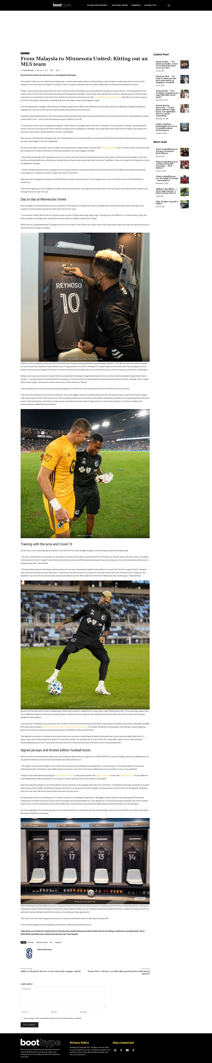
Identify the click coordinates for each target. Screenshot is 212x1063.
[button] (169, 5)
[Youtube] (127, 1050)
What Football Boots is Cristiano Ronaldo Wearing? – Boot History (167, 165)
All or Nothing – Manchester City (107, 97)
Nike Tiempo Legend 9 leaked (167, 203)
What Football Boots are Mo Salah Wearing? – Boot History (167, 178)
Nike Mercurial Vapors (64, 775)
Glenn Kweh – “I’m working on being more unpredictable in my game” (167, 94)
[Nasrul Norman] (29, 953)
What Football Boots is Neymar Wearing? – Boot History (167, 151)
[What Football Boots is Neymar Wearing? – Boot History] (184, 152)
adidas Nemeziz (126, 775)
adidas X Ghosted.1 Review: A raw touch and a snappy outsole (51, 971)
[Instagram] (115, 1050)
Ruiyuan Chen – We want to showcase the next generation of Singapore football (166, 79)
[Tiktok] (133, 1050)
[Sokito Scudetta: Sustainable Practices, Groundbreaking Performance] (184, 127)
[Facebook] (121, 1050)
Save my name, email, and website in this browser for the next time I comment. (52, 1018)
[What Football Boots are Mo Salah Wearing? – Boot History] (184, 179)
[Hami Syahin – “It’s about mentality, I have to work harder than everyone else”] (184, 64)
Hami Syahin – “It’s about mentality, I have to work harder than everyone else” (167, 65)
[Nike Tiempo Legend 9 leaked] (184, 204)
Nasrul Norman (28, 70)
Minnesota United (108, 147)
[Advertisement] (106, 29)
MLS (51, 942)
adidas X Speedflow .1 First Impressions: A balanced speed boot (166, 191)
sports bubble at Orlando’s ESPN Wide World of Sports (65, 727)
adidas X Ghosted (103, 775)
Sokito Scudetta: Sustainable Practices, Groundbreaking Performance (166, 127)
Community (25, 53)
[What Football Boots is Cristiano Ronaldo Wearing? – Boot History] (184, 164)
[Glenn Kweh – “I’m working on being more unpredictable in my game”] (184, 94)
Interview (31, 942)
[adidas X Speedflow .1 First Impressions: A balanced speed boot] (184, 192)
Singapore (58, 942)
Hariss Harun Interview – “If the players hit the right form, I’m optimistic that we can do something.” (166, 110)
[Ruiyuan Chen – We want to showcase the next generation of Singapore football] (184, 79)
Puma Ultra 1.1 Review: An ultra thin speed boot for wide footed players (119, 972)
